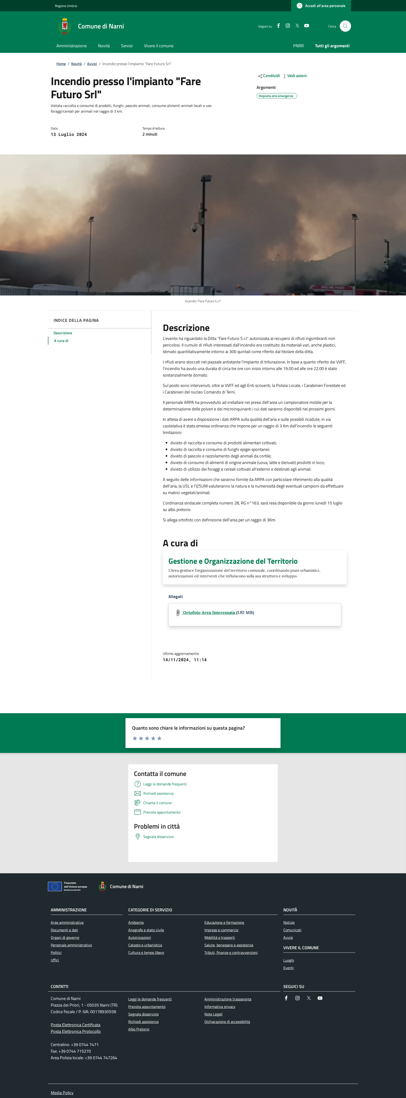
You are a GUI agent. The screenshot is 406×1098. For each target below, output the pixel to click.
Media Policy (62, 1093)
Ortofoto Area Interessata (209, 612)
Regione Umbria (66, 5)
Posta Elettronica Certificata (75, 1025)
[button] (321, 5)
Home (61, 64)
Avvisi (92, 64)
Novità (76, 64)
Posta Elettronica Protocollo (76, 1031)
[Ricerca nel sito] (345, 26)
